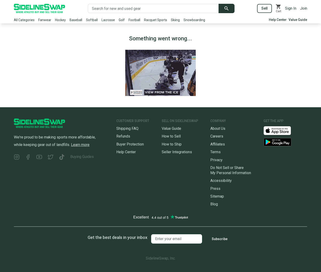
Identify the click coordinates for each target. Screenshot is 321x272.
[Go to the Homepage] (39, 8)
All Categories (24, 20)
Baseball (76, 20)
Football (134, 20)
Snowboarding (194, 20)
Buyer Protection (130, 144)
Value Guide (298, 20)
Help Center (278, 20)
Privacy (216, 160)
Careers (216, 136)
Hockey (60, 20)
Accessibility (221, 180)
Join (303, 8)
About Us (217, 128)
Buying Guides (82, 156)
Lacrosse (108, 20)
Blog (214, 204)
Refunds (123, 136)
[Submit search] (227, 8)
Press (215, 188)
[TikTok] (62, 157)
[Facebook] (28, 157)
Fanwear (44, 20)
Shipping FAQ (127, 128)
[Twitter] (50, 157)
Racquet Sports (155, 20)
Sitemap (217, 196)
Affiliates (217, 144)
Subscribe (219, 239)
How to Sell (171, 136)
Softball (92, 20)
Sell (264, 8)
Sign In (290, 8)
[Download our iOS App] (281, 130)
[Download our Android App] (285, 142)
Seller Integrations (177, 152)
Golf (122, 20)
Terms (215, 152)
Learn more (80, 144)
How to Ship (172, 144)
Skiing (175, 20)
